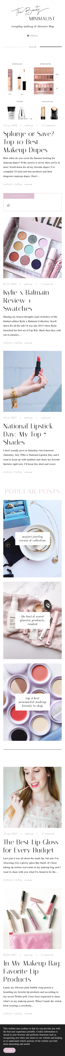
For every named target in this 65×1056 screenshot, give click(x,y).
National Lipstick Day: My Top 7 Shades (28, 434)
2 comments (47, 284)
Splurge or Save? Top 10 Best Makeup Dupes (28, 142)
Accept (9, 1050)
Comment (45, 418)
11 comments (48, 125)
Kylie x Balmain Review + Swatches (26, 300)
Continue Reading (13, 184)
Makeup (29, 125)
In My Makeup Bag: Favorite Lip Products (32, 971)
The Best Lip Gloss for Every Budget (30, 846)
